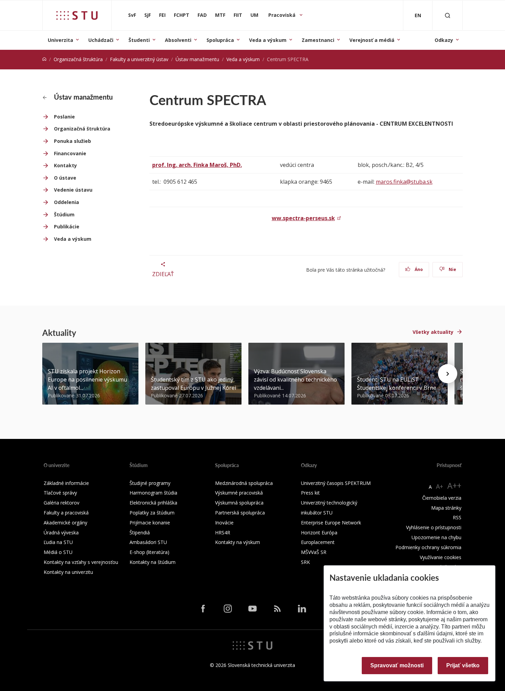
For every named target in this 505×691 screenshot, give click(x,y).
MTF (220, 15)
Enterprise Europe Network (331, 522)
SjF (147, 15)
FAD (202, 15)
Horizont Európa (319, 532)
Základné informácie (66, 483)
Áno (418, 269)
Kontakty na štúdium (153, 562)
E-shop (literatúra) (149, 552)
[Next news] (447, 373)
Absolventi (178, 40)
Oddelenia (66, 202)
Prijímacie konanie (150, 522)
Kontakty (65, 165)
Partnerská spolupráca (240, 512)
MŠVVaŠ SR (313, 552)
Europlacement (318, 542)
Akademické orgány (65, 522)
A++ (454, 485)
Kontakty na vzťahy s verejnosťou (81, 562)
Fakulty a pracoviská (66, 512)
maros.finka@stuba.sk (404, 181)
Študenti (139, 40)
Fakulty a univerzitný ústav (139, 59)
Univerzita (60, 40)
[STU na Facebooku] (203, 608)
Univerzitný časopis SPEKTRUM (336, 483)
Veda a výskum (268, 40)
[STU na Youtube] (252, 608)
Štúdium (64, 214)
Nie (452, 269)
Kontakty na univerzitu (68, 572)
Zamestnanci (318, 40)
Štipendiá (140, 532)
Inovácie (224, 522)
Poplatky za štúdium (152, 512)
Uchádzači (100, 40)
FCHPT (181, 15)
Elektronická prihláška (153, 502)
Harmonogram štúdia (153, 492)
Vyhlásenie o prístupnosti (433, 527)
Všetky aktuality (433, 332)
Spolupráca (220, 40)
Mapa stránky (446, 508)
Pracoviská (282, 15)
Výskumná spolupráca (239, 502)
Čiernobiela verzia (441, 498)
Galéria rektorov (61, 502)
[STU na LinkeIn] (302, 608)
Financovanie (70, 153)
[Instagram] (228, 608)
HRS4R (222, 532)
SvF (132, 15)
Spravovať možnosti (397, 665)
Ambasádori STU (148, 542)
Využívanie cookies (440, 557)
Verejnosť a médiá (371, 40)
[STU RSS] (277, 608)
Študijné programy (150, 483)
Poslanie (64, 116)
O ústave (65, 177)
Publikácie (66, 226)
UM (254, 15)
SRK (305, 562)
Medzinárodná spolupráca (244, 483)
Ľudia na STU (58, 542)
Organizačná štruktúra (78, 59)
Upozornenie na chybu (436, 537)
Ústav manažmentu (197, 59)
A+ (439, 486)
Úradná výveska (61, 532)
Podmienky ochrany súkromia (428, 547)
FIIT (238, 15)
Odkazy (444, 40)
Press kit (310, 492)
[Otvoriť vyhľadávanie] (448, 15)
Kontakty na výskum (237, 542)
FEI (162, 15)
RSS (457, 517)
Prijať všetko (463, 665)
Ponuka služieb (72, 141)
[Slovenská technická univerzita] (77, 15)
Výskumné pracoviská (239, 492)
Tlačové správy (60, 492)
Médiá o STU (58, 552)
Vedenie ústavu (73, 189)
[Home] (44, 59)
